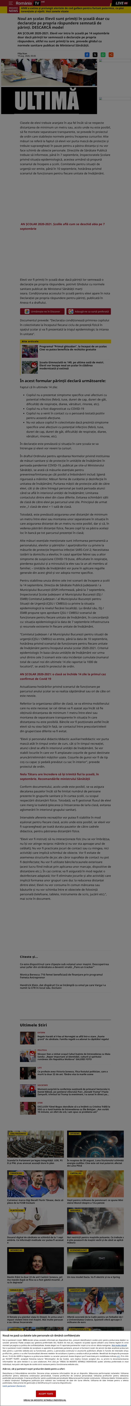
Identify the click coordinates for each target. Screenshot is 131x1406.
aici (118, 1356)
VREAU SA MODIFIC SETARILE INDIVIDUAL (44, 1400)
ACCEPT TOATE (46, 1393)
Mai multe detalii (119, 1345)
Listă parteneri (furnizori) (14, 1386)
